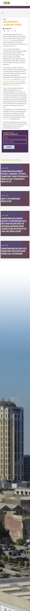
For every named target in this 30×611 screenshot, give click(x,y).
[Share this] (8, 31)
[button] (27, 3)
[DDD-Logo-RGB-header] (6, 2)
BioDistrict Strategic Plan (13, 85)
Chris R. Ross (6, 119)
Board (4, 107)
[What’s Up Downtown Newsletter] (15, 198)
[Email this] (4, 31)
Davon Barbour (7, 40)
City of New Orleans (8, 79)
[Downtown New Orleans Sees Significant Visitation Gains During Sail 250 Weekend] (15, 249)
